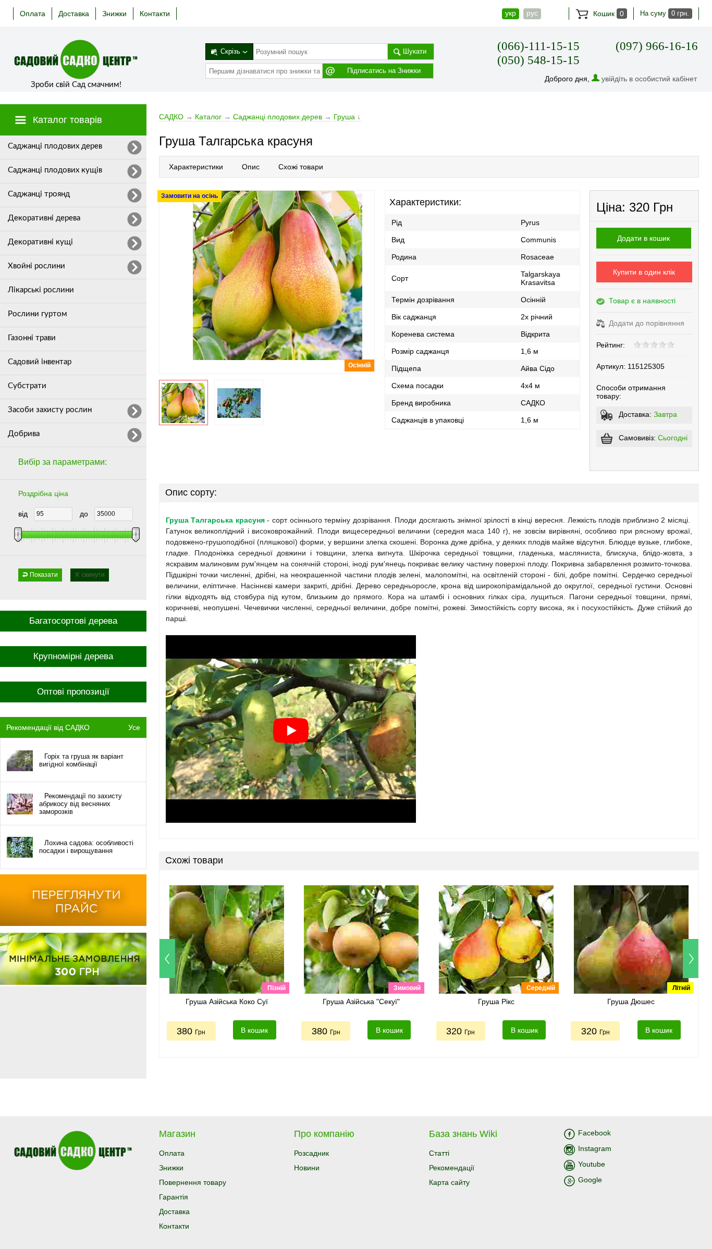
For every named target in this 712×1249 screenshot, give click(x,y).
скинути (93, 574)
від (23, 514)
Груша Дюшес (631, 1001)
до (84, 514)
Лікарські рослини (41, 290)
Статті (439, 1153)
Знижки (114, 13)
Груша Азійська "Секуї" (361, 1001)
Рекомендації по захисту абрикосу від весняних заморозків (80, 803)
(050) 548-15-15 (538, 60)
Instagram (594, 1148)
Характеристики (196, 167)
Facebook (594, 1133)
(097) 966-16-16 (657, 46)
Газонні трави (32, 338)
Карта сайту (449, 1182)
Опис (251, 167)
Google (590, 1180)
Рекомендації (451, 1168)
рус (532, 13)
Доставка (73, 13)
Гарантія (173, 1197)
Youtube (591, 1164)
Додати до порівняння (645, 323)
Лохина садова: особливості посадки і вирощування (86, 847)
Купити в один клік (644, 272)
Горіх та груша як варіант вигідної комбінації (81, 760)
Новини (307, 1168)
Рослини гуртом (37, 314)
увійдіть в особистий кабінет (649, 79)
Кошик (607, 13)
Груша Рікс (496, 1001)
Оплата (32, 13)
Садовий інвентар (39, 362)
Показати (44, 574)
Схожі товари (300, 167)
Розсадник (311, 1153)
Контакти (155, 13)
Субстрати (27, 386)
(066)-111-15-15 (538, 46)
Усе (134, 727)
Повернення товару (192, 1182)
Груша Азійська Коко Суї (227, 1001)
